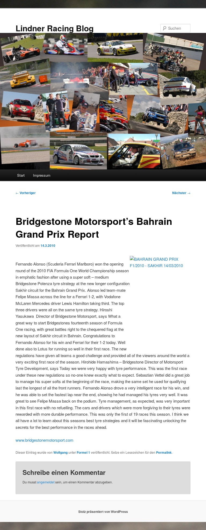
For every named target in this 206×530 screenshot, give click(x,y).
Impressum (41, 175)
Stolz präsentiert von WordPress (103, 511)
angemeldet (45, 482)
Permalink (164, 452)
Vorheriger (26, 192)
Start (21, 175)
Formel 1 (83, 452)
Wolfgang (60, 452)
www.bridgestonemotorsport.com (44, 440)
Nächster (181, 192)
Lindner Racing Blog (55, 28)
